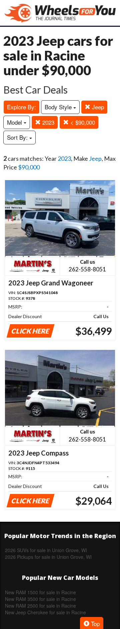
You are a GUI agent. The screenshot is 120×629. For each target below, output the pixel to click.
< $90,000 (82, 122)
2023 (47, 122)
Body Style (59, 107)
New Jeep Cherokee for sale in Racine (45, 612)
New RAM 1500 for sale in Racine (40, 592)
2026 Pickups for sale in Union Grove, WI (48, 556)
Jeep (97, 107)
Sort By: (18, 137)
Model (15, 122)
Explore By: (21, 107)
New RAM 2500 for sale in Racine (40, 605)
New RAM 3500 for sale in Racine (40, 599)
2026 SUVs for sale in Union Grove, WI (46, 550)
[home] (60, 13)
